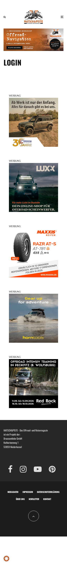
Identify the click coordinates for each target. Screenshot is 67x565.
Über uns (20, 499)
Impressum (28, 491)
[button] (6, 558)
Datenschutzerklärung (48, 491)
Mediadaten (13, 491)
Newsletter (34, 499)
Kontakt (47, 499)
